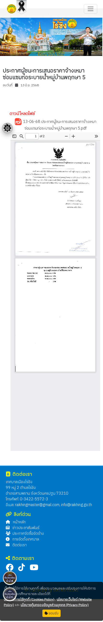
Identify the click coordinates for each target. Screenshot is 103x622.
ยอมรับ (53, 613)
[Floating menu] (7, 128)
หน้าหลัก (19, 522)
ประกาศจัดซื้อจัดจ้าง (28, 533)
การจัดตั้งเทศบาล (25, 539)
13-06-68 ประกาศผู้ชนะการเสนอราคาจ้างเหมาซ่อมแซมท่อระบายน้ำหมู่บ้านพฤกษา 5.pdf (59, 125)
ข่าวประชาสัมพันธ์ (25, 528)
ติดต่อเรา (19, 545)
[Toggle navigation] (90, 9)
